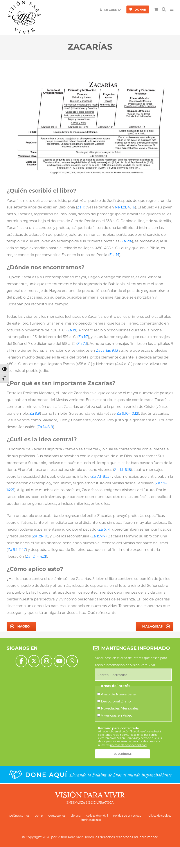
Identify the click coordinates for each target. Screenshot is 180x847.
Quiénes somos (19, 815)
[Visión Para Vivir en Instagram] (46, 661)
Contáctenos (56, 815)
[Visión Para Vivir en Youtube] (59, 661)
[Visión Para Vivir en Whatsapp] (71, 661)
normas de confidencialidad (128, 745)
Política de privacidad (127, 815)
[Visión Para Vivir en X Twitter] (34, 661)
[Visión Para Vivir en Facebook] (21, 661)
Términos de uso (90, 819)
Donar (39, 815)
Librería (76, 815)
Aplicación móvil (97, 815)
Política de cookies (159, 815)
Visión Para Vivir (70, 837)
